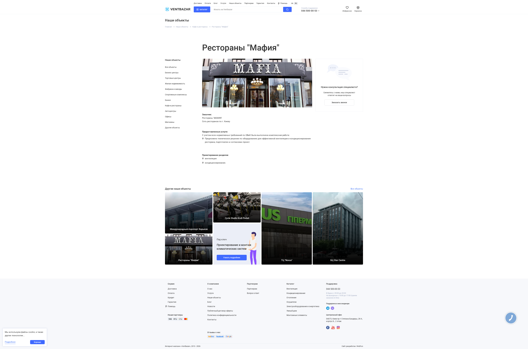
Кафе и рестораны (200, 27)
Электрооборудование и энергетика (303, 306)
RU (296, 3)
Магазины (169, 122)
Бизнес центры (171, 73)
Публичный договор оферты (220, 311)
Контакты (271, 3)
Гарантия (260, 3)
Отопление (291, 297)
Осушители (291, 302)
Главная (168, 27)
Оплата (208, 3)
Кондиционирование (296, 293)
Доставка (198, 3)
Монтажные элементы (297, 315)
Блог (216, 3)
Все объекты (171, 67)
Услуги (223, 3)
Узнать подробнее (231, 257)
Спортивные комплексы (176, 95)
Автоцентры (170, 111)
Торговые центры (173, 78)
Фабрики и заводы (173, 89)
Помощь (283, 3)
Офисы (168, 117)
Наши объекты (235, 3)
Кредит (171, 297)
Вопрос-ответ (253, 293)
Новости (211, 306)
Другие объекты (172, 128)
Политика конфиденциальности (221, 315)
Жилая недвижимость (175, 84)
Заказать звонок (339, 102)
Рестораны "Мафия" (220, 27)
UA (292, 3)
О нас (209, 289)
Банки (168, 100)
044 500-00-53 (309, 10)
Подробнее (10, 342)
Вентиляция (292, 289)
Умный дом (292, 311)
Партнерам (249, 3)
